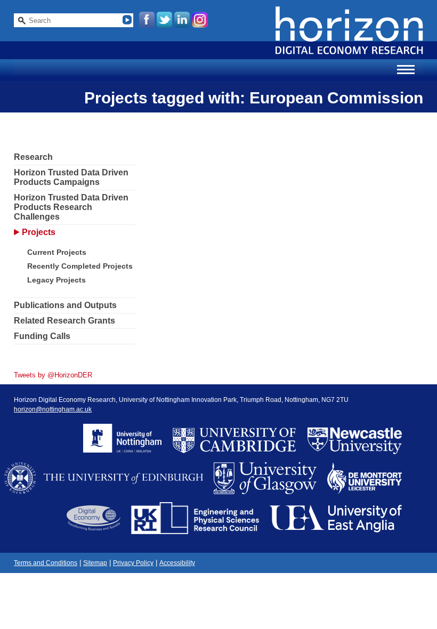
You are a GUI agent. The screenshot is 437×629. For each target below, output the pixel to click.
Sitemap (95, 563)
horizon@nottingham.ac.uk (53, 409)
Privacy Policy (133, 563)
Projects (38, 232)
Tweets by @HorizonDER (53, 375)
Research (33, 157)
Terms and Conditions (45, 563)
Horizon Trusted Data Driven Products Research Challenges (71, 207)
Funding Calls (42, 336)
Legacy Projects (56, 280)
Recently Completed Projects (80, 266)
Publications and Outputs (65, 305)
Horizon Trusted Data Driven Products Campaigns (71, 177)
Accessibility (177, 563)
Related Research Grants (64, 320)
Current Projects (56, 252)
